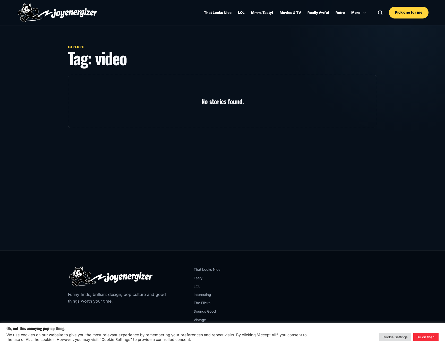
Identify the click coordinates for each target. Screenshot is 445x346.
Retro (340, 13)
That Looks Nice (218, 13)
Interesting (202, 295)
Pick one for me (408, 12)
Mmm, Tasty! (262, 13)
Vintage (200, 320)
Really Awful (318, 13)
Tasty (198, 278)
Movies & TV (290, 13)
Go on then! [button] (425, 337)
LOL (241, 13)
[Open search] (380, 12)
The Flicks (202, 303)
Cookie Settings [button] (395, 337)
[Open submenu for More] (364, 13)
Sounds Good (205, 311)
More (355, 13)
